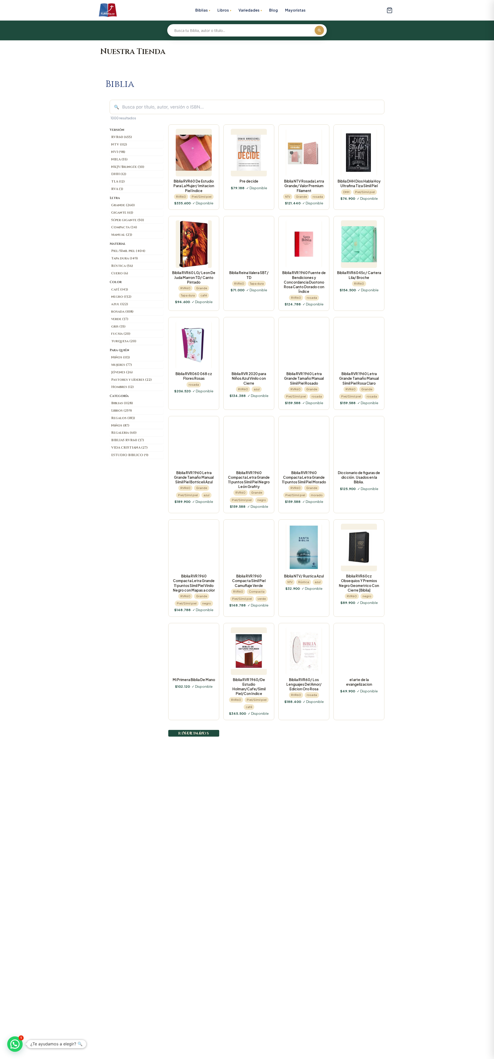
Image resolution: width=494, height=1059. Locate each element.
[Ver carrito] (389, 10)
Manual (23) (121, 234)
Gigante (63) (122, 212)
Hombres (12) (122, 387)
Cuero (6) (119, 273)
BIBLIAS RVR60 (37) (127, 440)
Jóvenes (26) (122, 372)
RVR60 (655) (121, 137)
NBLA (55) (119, 159)
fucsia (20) (120, 333)
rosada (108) (122, 311)
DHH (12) (118, 174)
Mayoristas (295, 10)
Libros (223, 10)
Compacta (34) (124, 227)
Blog (273, 10)
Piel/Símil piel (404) (128, 251)
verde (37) (119, 319)
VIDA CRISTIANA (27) (129, 447)
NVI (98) (118, 152)
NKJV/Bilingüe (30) (127, 167)
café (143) (119, 289)
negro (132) (121, 296)
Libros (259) (121, 410)
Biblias (201, 10)
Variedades (249, 10)
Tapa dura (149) (124, 258)
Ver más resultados (193, 733)
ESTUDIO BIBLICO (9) (129, 455)
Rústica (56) (122, 266)
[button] (15, 1044)
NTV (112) (119, 144)
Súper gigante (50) (127, 220)
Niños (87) (120, 425)
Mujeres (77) (121, 365)
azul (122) (119, 304)
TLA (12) (118, 181)
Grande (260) (123, 205)
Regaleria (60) (124, 432)
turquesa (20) (123, 341)
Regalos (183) (123, 418)
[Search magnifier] (319, 30)
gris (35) (118, 326)
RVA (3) (117, 189)
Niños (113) (120, 357)
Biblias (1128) (122, 403)
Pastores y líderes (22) (131, 379)
